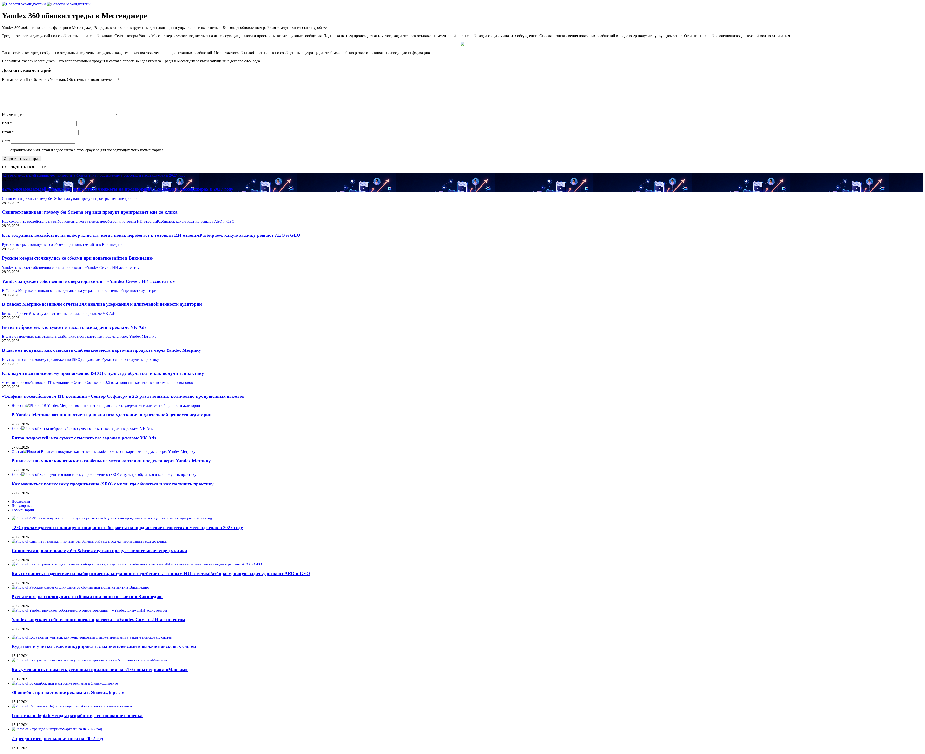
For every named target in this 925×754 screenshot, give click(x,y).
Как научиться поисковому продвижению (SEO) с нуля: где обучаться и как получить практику (103, 373)
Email (8, 132)
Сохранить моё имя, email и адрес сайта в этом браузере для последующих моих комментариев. (86, 150)
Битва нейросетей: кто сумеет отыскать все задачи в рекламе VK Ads (74, 327)
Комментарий (13, 115)
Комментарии (23, 510)
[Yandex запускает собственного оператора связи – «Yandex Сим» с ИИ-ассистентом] (89, 610)
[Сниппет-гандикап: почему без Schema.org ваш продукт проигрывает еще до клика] (89, 541)
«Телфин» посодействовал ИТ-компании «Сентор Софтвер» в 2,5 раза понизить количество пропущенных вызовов (123, 396)
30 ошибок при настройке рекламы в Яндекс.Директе (68, 692)
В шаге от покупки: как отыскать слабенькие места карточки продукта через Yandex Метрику (101, 350)
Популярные (22, 506)
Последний (21, 501)
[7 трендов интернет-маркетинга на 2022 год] (57, 729)
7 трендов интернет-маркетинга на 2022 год (57, 738)
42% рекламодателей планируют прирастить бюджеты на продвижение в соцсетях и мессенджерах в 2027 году (117, 189)
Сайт (6, 141)
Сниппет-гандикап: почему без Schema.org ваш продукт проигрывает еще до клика (90, 212)
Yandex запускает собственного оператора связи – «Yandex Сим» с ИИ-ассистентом (89, 281)
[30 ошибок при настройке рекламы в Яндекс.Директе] (65, 683)
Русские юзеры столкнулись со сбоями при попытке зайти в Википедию (77, 258)
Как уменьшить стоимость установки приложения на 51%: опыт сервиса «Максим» (100, 669)
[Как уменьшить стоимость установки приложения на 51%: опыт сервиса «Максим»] (89, 660)
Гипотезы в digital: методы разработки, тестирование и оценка (77, 715)
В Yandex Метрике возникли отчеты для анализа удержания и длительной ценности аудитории (102, 304)
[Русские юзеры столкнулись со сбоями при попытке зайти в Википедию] (80, 587)
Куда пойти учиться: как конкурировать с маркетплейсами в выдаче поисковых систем (104, 646)
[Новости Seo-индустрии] (46, 4)
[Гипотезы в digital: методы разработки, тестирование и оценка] (72, 706)
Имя (7, 123)
